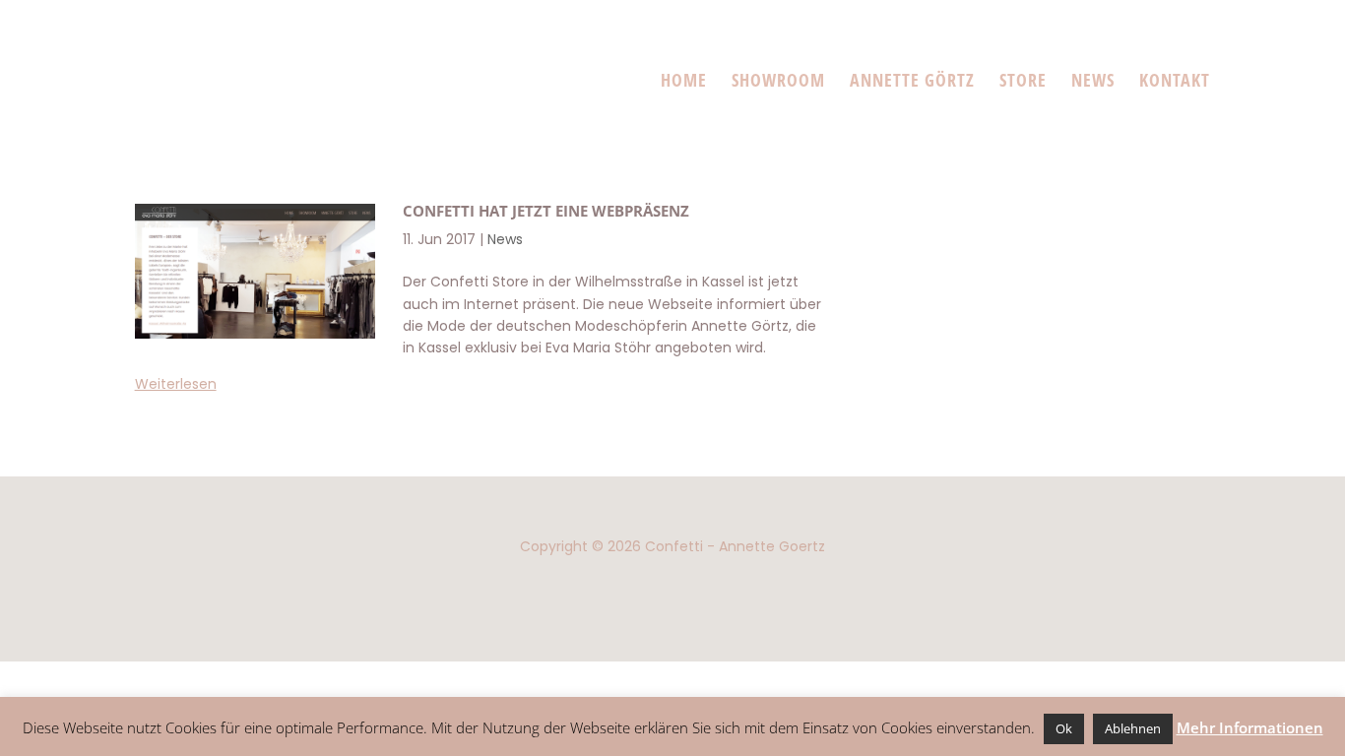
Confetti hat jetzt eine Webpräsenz (546, 210)
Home (684, 80)
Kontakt (1174, 80)
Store (1023, 80)
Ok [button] (1064, 728)
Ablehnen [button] (1133, 728)
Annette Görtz (912, 80)
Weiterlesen (176, 384)
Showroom (778, 80)
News (1093, 80)
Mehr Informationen (1250, 727)
